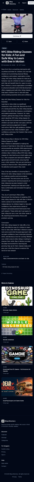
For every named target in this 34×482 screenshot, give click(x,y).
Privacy (14, 477)
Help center (4, 463)
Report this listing (7, 273)
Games (22, 10)
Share (26, 41)
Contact (3, 466)
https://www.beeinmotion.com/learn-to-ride (16, 258)
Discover (15, 10)
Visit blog (16, 36)
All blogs (3, 437)
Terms (20, 477)
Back (4, 9)
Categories (4, 440)
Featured (4, 434)
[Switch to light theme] (19, 3)
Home (9, 10)
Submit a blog (5, 449)
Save (10, 41)
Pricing (3, 452)
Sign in (24, 3)
